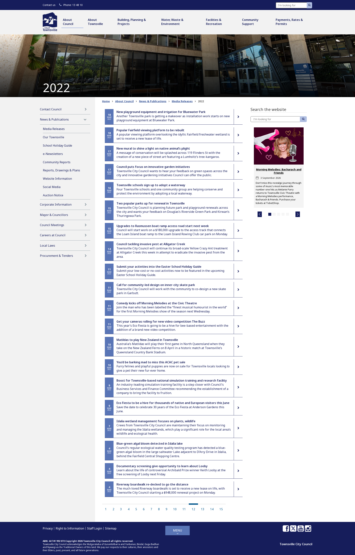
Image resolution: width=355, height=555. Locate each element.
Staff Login (94, 528)
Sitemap (110, 528)
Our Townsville (53, 137)
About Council (68, 22)
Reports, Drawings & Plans (61, 170)
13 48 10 (72, 5)
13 (202, 509)
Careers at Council (52, 235)
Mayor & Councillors (54, 215)
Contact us (49, 5)
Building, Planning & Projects (132, 22)
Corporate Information (56, 204)
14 (212, 509)
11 (184, 509)
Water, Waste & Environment (172, 22)
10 (175, 509)
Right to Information (70, 528)
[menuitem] (72, 22)
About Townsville (95, 22)
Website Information (57, 179)
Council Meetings (52, 225)
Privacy (48, 528)
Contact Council (51, 109)
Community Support (250, 22)
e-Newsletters (53, 154)
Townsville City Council (296, 544)
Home (106, 101)
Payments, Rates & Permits (289, 22)
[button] (260, 214)
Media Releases (54, 129)
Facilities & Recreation (214, 22)
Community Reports (56, 162)
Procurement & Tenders (56, 256)
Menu (177, 530)
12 (193, 509)
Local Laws (47, 245)
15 (221, 509)
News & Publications (54, 119)
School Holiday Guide (57, 145)
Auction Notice (53, 195)
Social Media (51, 187)
